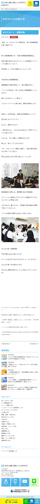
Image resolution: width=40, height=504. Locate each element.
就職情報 (4, 431)
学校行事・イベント (7, 426)
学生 (2, 428)
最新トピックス (6, 435)
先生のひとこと (6, 417)
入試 (2, 419)
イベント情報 (5, 405)
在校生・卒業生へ (6, 424)
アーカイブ (4, 451)
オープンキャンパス (7, 410)
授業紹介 (4, 433)
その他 (3, 412)
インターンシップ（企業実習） (10, 407)
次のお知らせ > (34, 343)
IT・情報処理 (5, 403)
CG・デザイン (5, 400)
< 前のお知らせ (5, 343)
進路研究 (4, 440)
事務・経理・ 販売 (6, 414)
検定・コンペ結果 (6, 438)
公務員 (3, 421)
